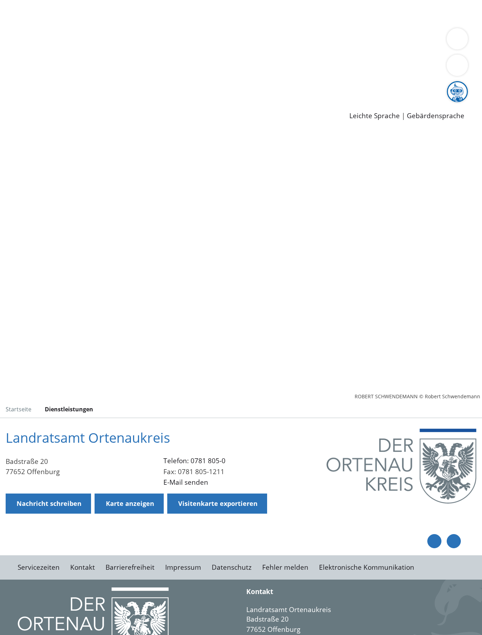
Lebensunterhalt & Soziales (85, 13)
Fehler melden (285, 567)
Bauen (29, 13)
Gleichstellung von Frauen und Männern (83, 50)
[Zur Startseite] (62, 188)
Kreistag (13, 59)
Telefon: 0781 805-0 (194, 460)
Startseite (18, 409)
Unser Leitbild (300, 86)
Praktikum (203, 86)
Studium (171, 86)
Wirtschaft (343, 13)
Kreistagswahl (169, 68)
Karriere (13, 77)
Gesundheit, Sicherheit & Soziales (129, 41)
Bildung (196, 41)
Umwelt (412, 13)
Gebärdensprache (435, 115)
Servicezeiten (39, 567)
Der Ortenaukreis (47, 41)
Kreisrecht (129, 68)
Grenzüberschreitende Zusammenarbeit (213, 50)
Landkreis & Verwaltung (38, 32)
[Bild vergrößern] (401, 466)
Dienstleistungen (27, 4)
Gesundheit (380, 13)
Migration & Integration (218, 13)
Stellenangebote (45, 86)
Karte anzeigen (130, 503)
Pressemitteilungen (50, 104)
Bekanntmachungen (419, 41)
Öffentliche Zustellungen (122, 104)
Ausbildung (138, 86)
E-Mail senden (185, 482)
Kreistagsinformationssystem (65, 68)
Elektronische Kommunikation (366, 567)
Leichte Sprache (374, 115)
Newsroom (17, 95)
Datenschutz (232, 567)
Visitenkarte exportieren (218, 503)
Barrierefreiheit (130, 567)
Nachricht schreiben (49, 503)
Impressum (183, 567)
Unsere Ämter (22, 23)
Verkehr (142, 13)
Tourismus (369, 41)
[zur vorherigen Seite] (434, 541)
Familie (168, 13)
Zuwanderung (232, 41)
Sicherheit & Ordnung (291, 13)
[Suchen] (457, 65)
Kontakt (82, 567)
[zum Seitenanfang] (454, 541)
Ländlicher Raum (283, 41)
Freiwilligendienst (249, 86)
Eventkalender (96, 86)
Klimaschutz (331, 41)
